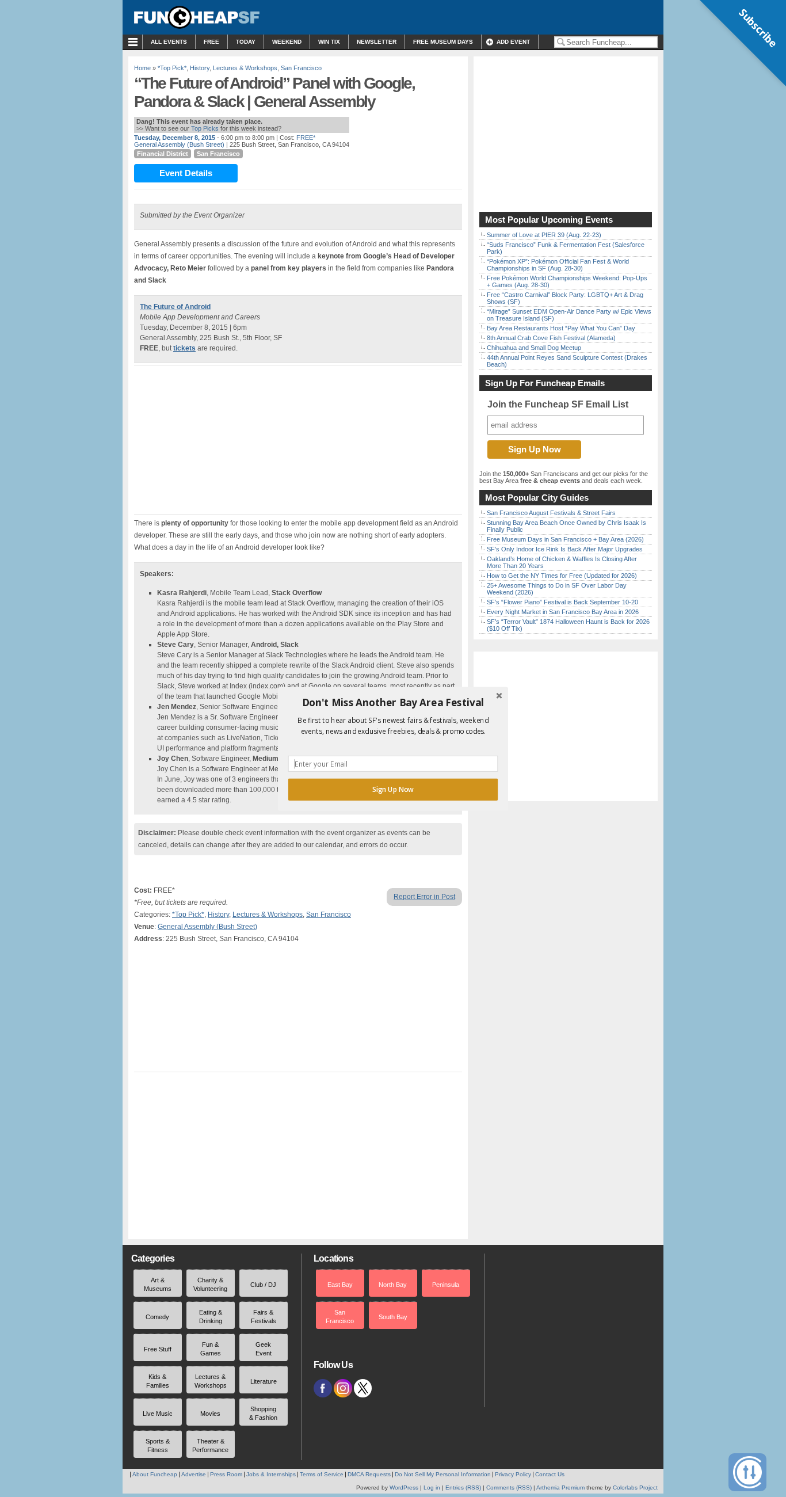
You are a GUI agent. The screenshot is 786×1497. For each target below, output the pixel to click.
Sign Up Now (393, 789)
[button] (393, 702)
